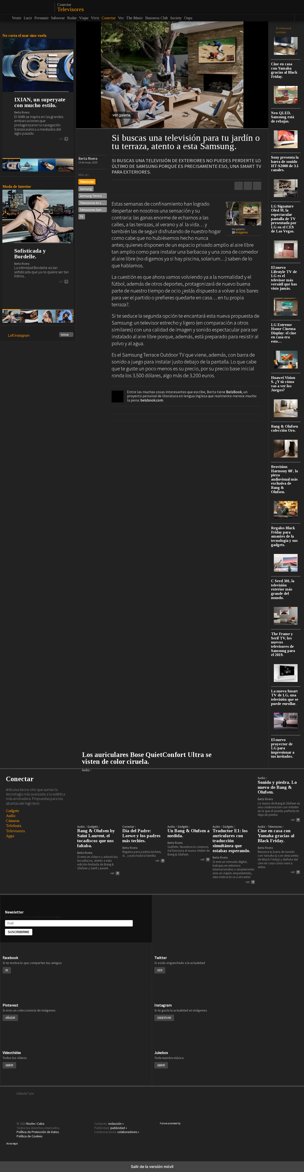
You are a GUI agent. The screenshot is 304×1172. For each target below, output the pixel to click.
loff (26, 7)
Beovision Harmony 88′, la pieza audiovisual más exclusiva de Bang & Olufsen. (284, 479)
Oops (188, 18)
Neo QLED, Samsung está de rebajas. (282, 117)
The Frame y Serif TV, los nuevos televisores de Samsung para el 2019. (283, 644)
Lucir (28, 18)
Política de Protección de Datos (38, 1132)
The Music (134, 18)
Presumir (41, 18)
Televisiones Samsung (93, 210)
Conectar (64, 5)
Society (176, 18)
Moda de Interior (16, 186)
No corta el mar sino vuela (24, 35)
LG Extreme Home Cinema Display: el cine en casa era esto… (283, 333)
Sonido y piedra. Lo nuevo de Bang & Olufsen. (277, 787)
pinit (238, 186)
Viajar (84, 18)
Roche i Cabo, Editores (152, 1100)
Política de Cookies (29, 1136)
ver (63, 139)
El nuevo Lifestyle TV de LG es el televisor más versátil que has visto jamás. (284, 277)
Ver (121, 18)
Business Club (156, 18)
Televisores (70, 9)
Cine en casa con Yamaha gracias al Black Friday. (284, 70)
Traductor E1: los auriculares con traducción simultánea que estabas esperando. (231, 840)
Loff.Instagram (38, 336)
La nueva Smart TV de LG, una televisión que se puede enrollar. (284, 697)
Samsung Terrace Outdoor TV (93, 196)
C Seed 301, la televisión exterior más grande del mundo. (282, 589)
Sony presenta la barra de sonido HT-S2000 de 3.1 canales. (285, 163)
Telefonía (13, 826)
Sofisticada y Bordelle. (30, 254)
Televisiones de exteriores (93, 203)
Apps (10, 836)
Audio (10, 816)
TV (81, 216)
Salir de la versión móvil (152, 1166)
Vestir (16, 18)
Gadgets (12, 811)
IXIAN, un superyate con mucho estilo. (39, 102)
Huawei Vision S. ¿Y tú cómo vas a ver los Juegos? (283, 384)
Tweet (248, 186)
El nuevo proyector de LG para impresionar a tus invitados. (282, 748)
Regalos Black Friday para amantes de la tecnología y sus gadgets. (284, 536)
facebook (257, 186)
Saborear (58, 18)
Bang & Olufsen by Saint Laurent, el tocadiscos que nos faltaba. (96, 838)
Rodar (72, 18)
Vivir (95, 18)
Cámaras (12, 821)
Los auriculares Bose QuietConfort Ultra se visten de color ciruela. (147, 758)
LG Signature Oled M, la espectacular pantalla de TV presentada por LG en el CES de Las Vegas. (283, 218)
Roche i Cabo (35, 1124)
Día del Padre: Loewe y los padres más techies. (141, 835)
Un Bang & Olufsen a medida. (188, 833)
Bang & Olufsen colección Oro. (284, 428)
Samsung (86, 189)
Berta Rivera (87, 158)
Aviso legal (12, 1143)
